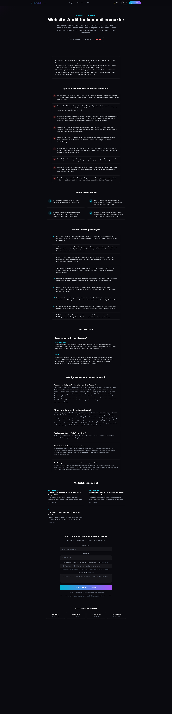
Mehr (88, 3)
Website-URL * (86, 545)
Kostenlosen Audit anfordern (86, 587)
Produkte (80, 3)
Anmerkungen (86, 572)
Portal (125, 3)
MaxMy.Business (38, 3)
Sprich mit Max (135, 3)
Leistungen (70, 3)
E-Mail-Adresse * (86, 553)
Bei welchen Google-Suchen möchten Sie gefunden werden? (86, 562)
